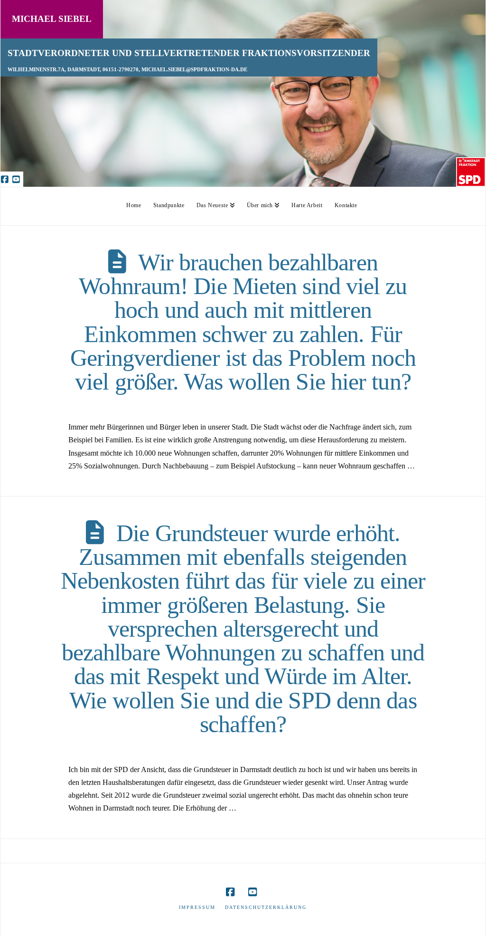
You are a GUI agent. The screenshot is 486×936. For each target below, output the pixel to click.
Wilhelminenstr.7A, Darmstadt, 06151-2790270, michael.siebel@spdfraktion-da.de (127, 69)
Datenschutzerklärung (266, 907)
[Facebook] (6, 179)
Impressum (197, 907)
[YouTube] (17, 179)
